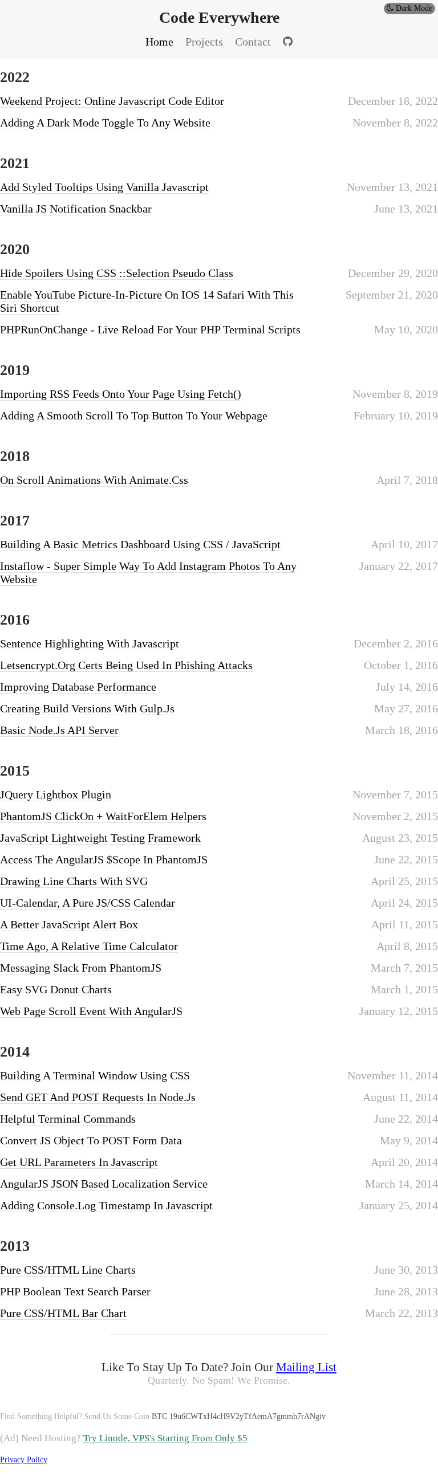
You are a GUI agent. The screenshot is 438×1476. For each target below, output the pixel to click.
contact (253, 41)
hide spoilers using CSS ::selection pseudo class (116, 273)
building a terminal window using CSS (95, 1075)
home (159, 41)
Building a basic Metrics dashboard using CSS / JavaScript (140, 544)
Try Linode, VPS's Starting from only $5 (165, 1438)
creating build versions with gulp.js (87, 708)
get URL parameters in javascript (79, 1162)
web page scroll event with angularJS (91, 1011)
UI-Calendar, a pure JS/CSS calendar (87, 902)
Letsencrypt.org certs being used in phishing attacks (126, 665)
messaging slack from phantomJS (80, 967)
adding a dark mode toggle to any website (105, 122)
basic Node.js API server (59, 730)
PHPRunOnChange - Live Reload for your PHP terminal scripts (150, 329)
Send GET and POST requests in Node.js (98, 1097)
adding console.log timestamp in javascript (106, 1205)
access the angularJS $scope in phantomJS (104, 859)
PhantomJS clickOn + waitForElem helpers (103, 816)
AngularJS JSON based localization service (104, 1183)
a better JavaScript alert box (69, 924)
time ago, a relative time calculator (89, 946)
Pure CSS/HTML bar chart (63, 1313)
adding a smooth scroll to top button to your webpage (133, 415)
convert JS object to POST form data (91, 1140)
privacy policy (23, 1459)
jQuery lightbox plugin (55, 794)
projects (204, 41)
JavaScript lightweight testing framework (100, 837)
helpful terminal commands (68, 1118)
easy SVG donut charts (56, 989)
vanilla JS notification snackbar (76, 208)
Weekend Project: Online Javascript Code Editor (112, 101)
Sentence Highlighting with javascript (89, 643)
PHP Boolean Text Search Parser (75, 1291)
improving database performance (78, 686)
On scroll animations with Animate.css (94, 480)
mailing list (306, 1367)
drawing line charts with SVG (74, 881)
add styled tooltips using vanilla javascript (104, 187)
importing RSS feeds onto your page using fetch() (120, 394)
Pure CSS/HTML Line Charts (68, 1269)
